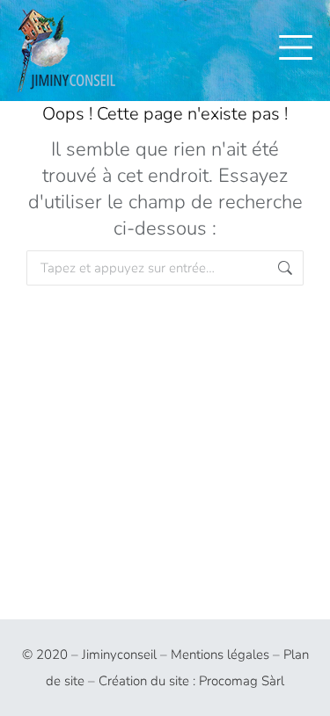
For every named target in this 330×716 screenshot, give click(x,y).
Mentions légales (220, 654)
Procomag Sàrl (241, 681)
